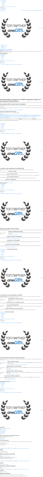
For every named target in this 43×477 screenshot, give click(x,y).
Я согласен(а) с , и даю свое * (14, 448)
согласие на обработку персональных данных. (23, 448)
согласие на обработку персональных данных (23, 469)
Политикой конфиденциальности (8, 448)
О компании (3, 1)
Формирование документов (10, 369)
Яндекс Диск (16, 369)
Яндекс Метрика (14, 379)
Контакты (3, 5)
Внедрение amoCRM (30, 10)
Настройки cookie (2, 9)
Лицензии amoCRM (35, 10)
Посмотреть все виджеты (3, 53)
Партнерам (39, 10)
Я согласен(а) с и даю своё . (15, 469)
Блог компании (3, 48)
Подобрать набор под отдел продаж (12, 249)
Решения (3, 4)
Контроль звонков (17, 374)
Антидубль (19, 364)
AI (2, 3)
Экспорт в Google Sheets (8, 379)
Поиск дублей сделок (24, 364)
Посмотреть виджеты (10, 182)
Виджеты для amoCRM (25, 10)
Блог (41, 10)
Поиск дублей (16, 364)
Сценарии (2, 56)
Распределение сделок (10, 364)
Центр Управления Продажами (10, 374)
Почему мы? (3, 185)
